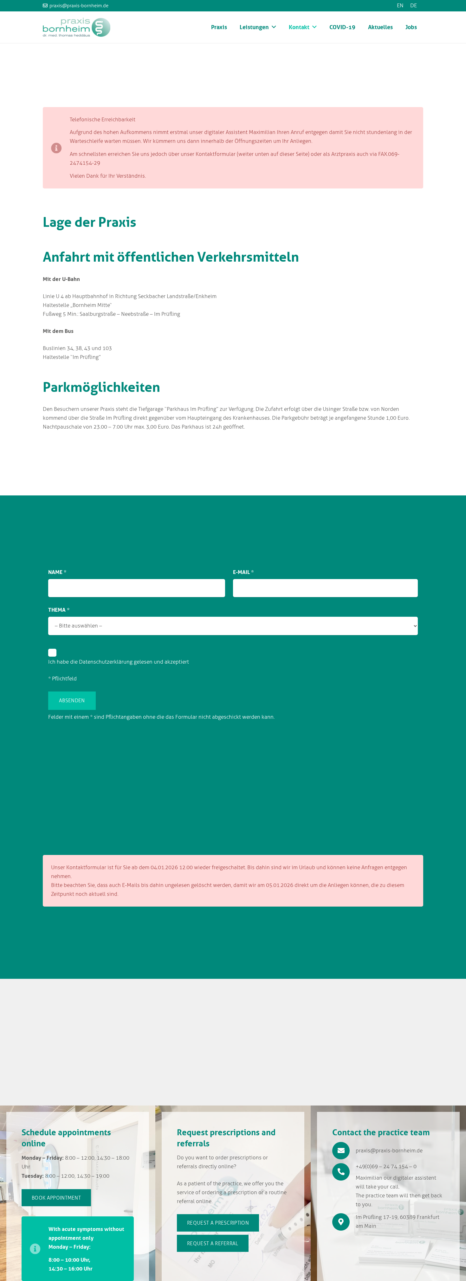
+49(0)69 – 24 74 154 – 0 (386, 1166)
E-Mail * (243, 572)
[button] (274, 27)
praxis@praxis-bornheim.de (389, 1150)
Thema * (58, 609)
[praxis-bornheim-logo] (76, 27)
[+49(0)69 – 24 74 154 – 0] (344, 1172)
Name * (57, 572)
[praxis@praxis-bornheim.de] (344, 1150)
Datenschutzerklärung (106, 662)
